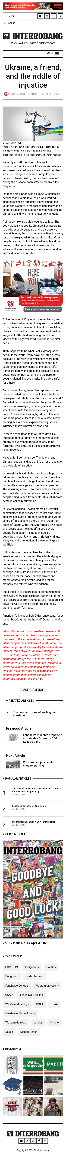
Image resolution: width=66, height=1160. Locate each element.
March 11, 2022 (50, 94)
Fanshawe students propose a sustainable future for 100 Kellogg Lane (42, 738)
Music (9, 1032)
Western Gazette (15, 1022)
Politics (51, 967)
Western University (47, 985)
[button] (53, 53)
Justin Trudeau (34, 976)
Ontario (54, 1022)
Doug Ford (11, 976)
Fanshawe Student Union (20, 1013)
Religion (38, 689)
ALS (26, 689)
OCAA (39, 1004)
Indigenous (32, 967)
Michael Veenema (16, 94)
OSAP (9, 995)
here (40, 678)
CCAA (54, 1004)
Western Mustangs (17, 1004)
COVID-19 (11, 967)
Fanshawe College (16, 985)
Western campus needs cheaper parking (38, 764)
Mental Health (28, 1032)
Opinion (33, 94)
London (38, 1022)
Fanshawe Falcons (31, 995)
